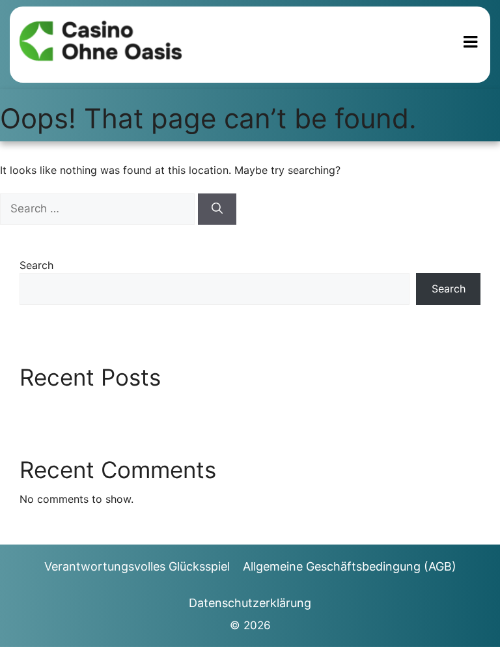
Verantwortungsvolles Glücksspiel (137, 566)
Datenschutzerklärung (250, 603)
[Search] (217, 209)
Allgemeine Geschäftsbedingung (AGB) (349, 566)
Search (36, 265)
